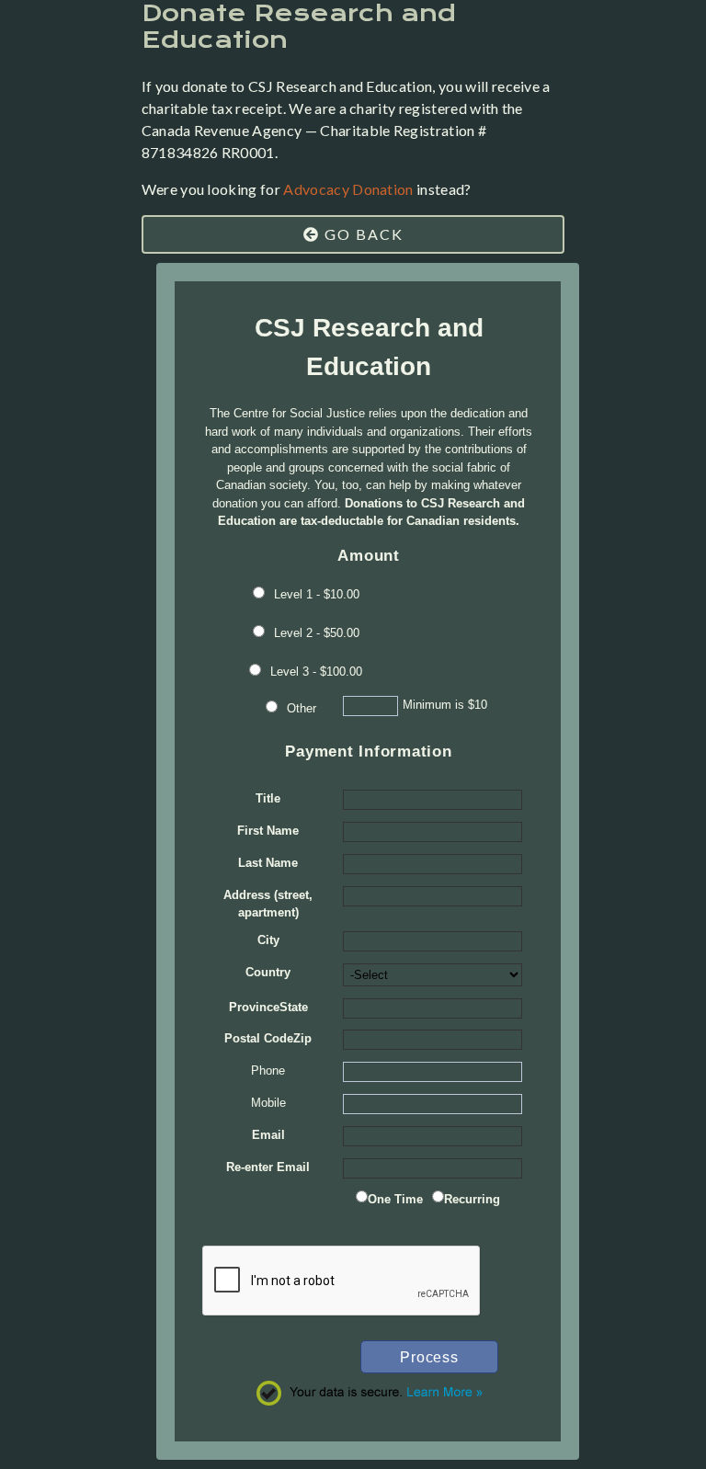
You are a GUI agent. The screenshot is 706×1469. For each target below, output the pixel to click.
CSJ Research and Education (369, 347)
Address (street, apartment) (268, 903)
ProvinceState (268, 1007)
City (268, 940)
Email (268, 1135)
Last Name (268, 863)
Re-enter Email (268, 1167)
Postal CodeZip (268, 1038)
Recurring (472, 1199)
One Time (395, 1199)
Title (268, 798)
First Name (268, 830)
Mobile (268, 1103)
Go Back (362, 234)
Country (267, 972)
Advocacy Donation (348, 189)
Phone (268, 1070)
